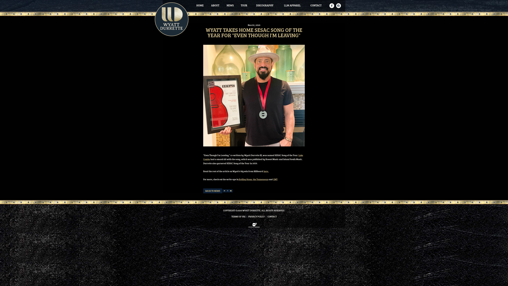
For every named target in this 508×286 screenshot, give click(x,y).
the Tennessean (260, 179)
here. (266, 171)
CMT (275, 179)
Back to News (212, 190)
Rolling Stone (245, 179)
